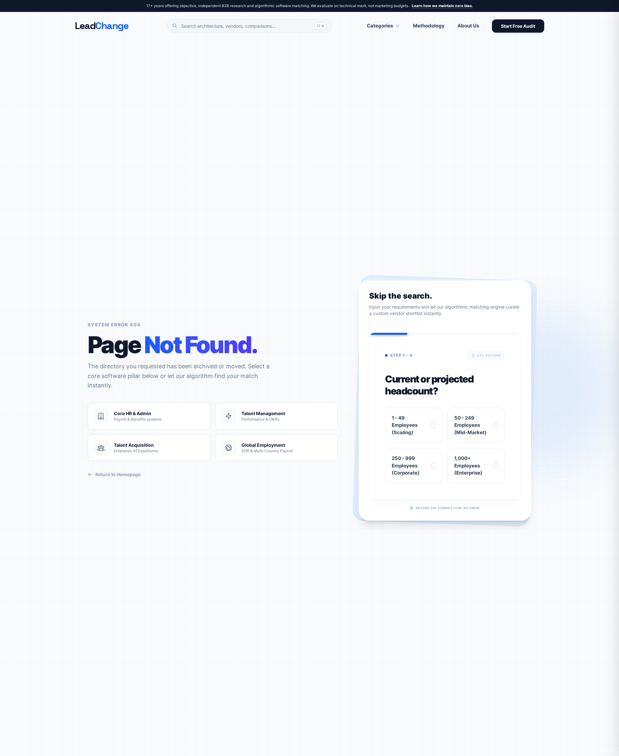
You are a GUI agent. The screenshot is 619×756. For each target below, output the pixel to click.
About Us (468, 26)
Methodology (429, 26)
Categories (380, 26)
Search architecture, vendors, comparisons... (252, 26)
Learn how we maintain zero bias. (442, 6)
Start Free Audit (518, 26)
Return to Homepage (118, 474)
